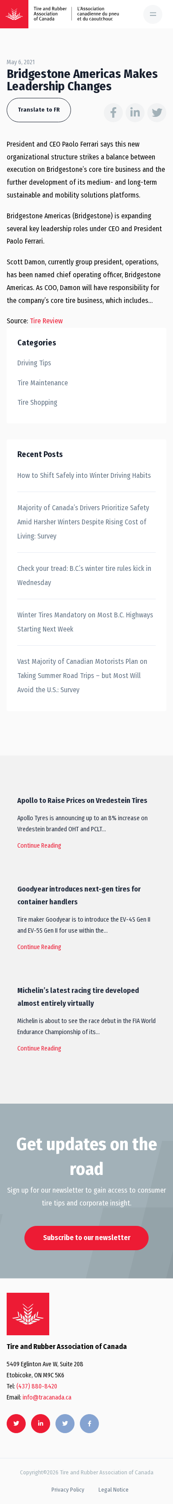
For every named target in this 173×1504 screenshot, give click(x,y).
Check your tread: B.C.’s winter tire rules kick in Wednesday (84, 575)
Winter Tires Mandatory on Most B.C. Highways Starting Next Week (85, 622)
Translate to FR (39, 109)
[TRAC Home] (28, 1314)
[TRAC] (14, 14)
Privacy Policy (67, 1489)
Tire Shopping (37, 402)
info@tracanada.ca (47, 1397)
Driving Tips (34, 363)
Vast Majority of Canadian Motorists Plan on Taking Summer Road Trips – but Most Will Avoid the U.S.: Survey (82, 675)
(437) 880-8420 (36, 1386)
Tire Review (46, 321)
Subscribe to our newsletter (86, 1237)
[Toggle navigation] (152, 14)
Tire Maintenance (42, 383)
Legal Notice (113, 1489)
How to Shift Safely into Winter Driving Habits (84, 475)
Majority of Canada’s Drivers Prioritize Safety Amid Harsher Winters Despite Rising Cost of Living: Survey (83, 522)
